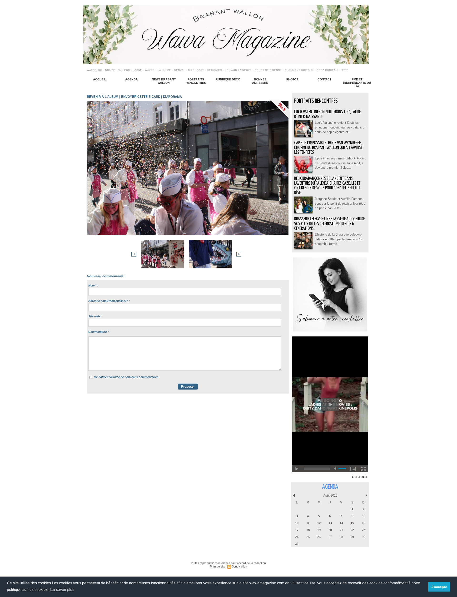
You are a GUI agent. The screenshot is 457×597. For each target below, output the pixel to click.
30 (363, 537)
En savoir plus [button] (62, 589)
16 (363, 523)
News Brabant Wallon (164, 81)
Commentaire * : (99, 332)
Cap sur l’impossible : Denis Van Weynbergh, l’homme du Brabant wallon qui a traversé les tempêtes (328, 148)
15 (352, 523)
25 (308, 537)
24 (296, 537)
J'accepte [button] (439, 587)
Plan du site (217, 566)
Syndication (239, 566)
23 (363, 530)
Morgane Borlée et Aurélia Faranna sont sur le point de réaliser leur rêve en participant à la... (340, 203)
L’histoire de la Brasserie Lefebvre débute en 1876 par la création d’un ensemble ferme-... (339, 239)
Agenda (131, 79)
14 (341, 523)
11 (307, 523)
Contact (324, 79)
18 (308, 530)
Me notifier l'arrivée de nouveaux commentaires (126, 377)
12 (319, 523)
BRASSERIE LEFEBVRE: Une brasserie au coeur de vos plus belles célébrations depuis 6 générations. (329, 224)
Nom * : (93, 285)
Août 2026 (330, 495)
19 (319, 530)
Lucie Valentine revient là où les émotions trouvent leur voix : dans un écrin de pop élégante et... (340, 127)
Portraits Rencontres (196, 81)
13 (330, 523)
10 (296, 523)
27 (330, 537)
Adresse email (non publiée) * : (109, 301)
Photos (292, 79)
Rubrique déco (228, 79)
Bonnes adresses (260, 81)
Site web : (94, 316)
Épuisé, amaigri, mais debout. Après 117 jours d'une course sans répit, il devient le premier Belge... (340, 163)
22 (352, 530)
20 (330, 530)
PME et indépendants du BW (357, 83)
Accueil (99, 79)
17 (296, 530)
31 (296, 544)
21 (341, 530)
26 (319, 537)
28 (341, 537)
